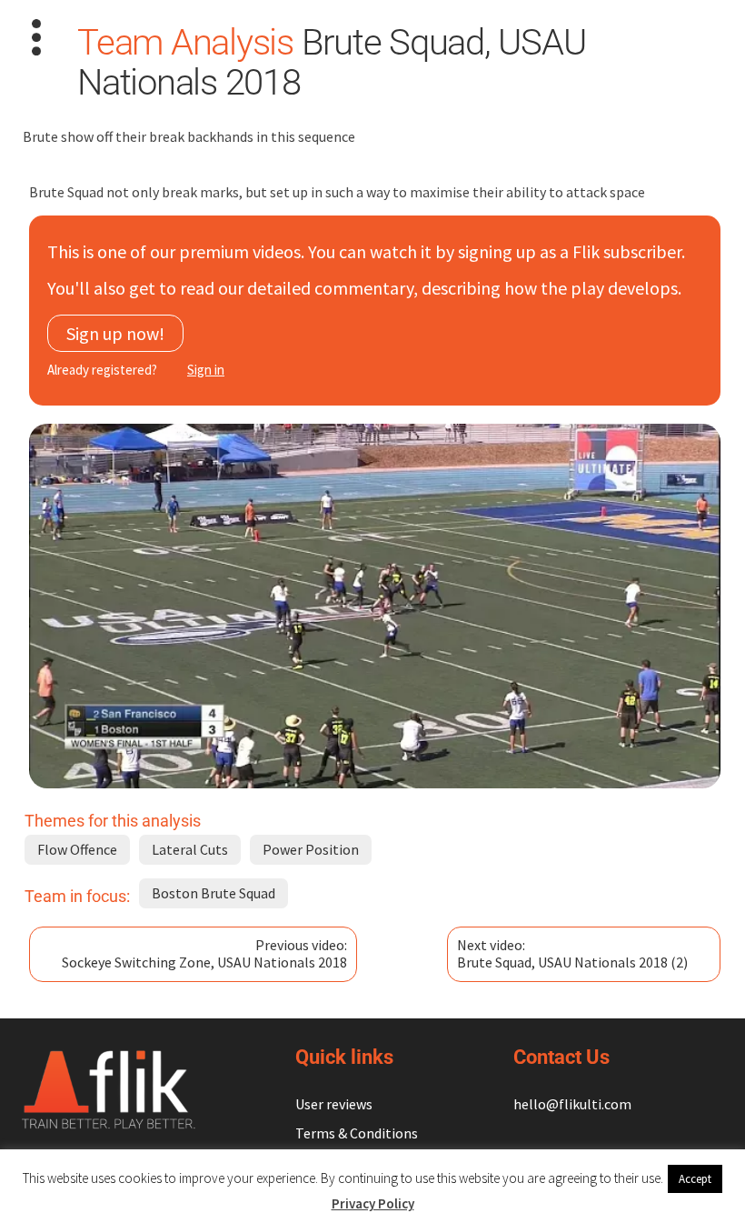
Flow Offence (77, 849)
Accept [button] (695, 1179)
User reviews (333, 1104)
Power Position (311, 849)
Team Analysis (185, 42)
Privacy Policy (373, 1203)
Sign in (205, 369)
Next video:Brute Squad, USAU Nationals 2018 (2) (572, 953)
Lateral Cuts (190, 849)
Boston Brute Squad (213, 893)
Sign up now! (115, 333)
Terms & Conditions (356, 1133)
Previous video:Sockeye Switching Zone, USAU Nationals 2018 (204, 953)
